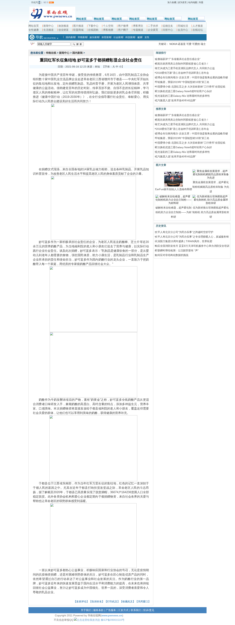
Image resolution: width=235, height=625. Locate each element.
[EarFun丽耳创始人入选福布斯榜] (173, 178)
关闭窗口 (143, 601)
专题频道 (138, 29)
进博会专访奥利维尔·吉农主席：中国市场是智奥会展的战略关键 (191, 77)
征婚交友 (168, 25)
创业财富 (63, 29)
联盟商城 (78, 29)
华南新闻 (82, 37)
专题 (201, 2)
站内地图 (192, 2)
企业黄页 (153, 29)
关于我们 (86, 610)
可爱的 (196, 43)
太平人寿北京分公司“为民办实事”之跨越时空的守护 (184, 232)
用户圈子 (123, 29)
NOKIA (173, 43)
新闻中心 (48, 25)
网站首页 (81, 18)
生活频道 (48, 29)
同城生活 (183, 25)
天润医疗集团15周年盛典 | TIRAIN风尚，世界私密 (183, 241)
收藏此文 (127, 601)
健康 (139, 37)
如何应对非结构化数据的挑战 (171, 255)
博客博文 (138, 25)
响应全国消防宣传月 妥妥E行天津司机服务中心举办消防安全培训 (192, 245)
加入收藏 (171, 2)
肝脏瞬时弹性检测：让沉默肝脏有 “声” (177, 250)
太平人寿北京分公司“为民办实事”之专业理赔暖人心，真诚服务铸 (192, 236)
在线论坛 (198, 29)
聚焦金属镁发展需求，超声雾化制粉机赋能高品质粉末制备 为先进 (210, 187)
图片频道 (78, 25)
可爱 (188, 43)
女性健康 (33, 29)
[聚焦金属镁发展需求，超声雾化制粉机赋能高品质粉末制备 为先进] (210, 174)
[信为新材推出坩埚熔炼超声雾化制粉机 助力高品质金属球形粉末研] (210, 199)
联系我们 (136, 610)
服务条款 (98, 610)
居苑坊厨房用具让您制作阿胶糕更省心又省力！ (182, 63)
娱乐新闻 (94, 37)
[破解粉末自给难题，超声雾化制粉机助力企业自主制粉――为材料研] (173, 199)
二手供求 (153, 25)
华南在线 (51, 52)
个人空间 (108, 25)
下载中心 (93, 25)
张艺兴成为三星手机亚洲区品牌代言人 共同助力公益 (185, 68)
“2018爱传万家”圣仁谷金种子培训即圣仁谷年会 (182, 72)
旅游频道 (63, 25)
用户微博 (123, 25)
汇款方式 (123, 610)
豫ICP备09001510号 (112, 619)
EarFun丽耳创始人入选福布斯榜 (173, 189)
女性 (146, 37)
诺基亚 (182, 43)
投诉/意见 (148, 610)
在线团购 (93, 29)
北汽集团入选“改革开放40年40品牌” (175, 100)
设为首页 (182, 2)
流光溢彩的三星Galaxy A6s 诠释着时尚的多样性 (182, 95)
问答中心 (168, 29)
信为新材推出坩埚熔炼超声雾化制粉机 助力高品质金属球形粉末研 (210, 212)
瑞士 (203, 43)
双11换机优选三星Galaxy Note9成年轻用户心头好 (183, 91)
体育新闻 (106, 37)
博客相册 (108, 29)
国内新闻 (70, 37)
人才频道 (198, 25)
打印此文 (112, 601)
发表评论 (81, 601)
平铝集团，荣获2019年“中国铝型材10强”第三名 (182, 82)
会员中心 (183, 29)
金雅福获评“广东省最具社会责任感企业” (177, 59)
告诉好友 (97, 601)
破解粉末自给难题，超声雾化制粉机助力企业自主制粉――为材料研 (173, 212)
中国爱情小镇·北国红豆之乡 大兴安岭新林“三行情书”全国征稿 (190, 86)
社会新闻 (118, 37)
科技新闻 (130, 37)
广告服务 (111, 610)
